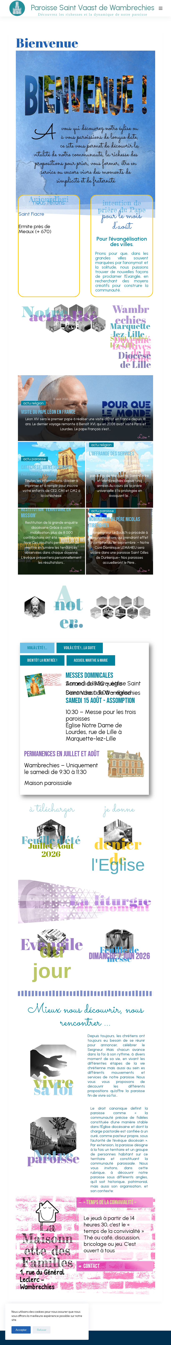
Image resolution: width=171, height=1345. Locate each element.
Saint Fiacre (31, 214)
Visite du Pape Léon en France (48, 412)
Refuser (41, 1329)
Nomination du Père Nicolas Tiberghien (114, 522)
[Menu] (160, 8)
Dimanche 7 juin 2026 (119, 956)
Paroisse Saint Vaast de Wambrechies (92, 7)
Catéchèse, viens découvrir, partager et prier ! (47, 470)
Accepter (21, 1329)
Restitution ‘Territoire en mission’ (46, 512)
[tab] (37, 648)
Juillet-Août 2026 (51, 849)
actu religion (33, 403)
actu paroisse (34, 459)
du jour (52, 960)
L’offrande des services (111, 454)
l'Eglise (118, 864)
